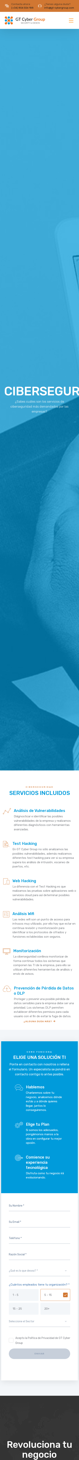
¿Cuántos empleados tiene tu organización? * (39, 1284)
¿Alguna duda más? (38, 1021)
